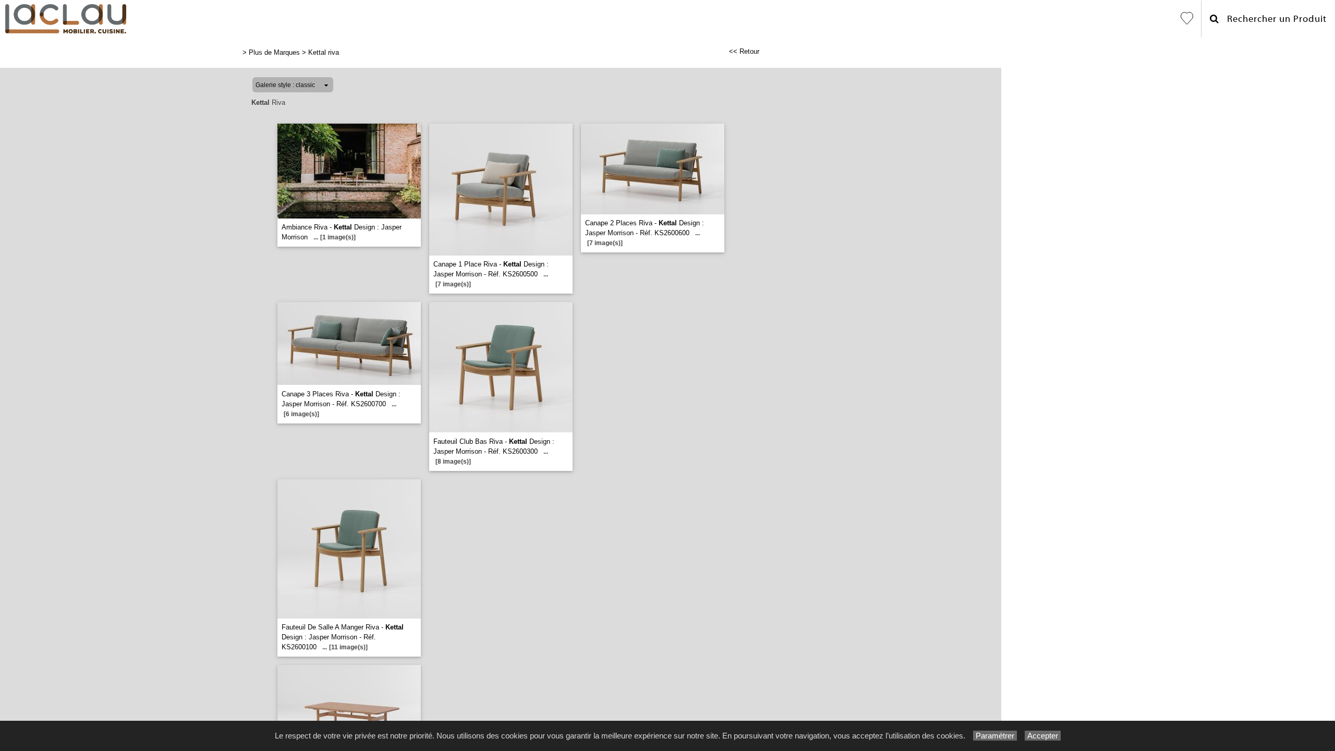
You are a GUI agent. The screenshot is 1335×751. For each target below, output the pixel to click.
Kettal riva (323, 52)
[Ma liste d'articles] (1187, 18)
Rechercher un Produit (1273, 19)
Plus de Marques (274, 52)
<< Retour (744, 51)
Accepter (1042, 735)
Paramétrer (995, 735)
